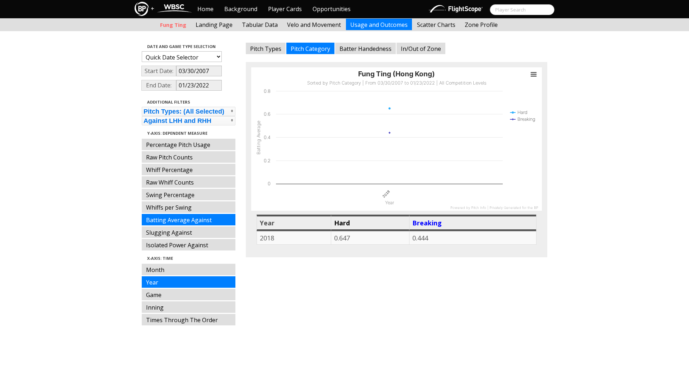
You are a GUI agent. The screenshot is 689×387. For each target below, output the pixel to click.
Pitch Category (310, 49)
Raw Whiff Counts (170, 182)
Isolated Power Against (177, 245)
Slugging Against (169, 232)
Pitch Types (265, 49)
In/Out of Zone (421, 49)
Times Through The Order (182, 320)
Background (240, 9)
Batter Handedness (365, 49)
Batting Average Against (179, 220)
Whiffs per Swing (169, 207)
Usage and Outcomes (379, 25)
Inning (155, 307)
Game (153, 295)
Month (155, 270)
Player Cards (285, 9)
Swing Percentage (170, 195)
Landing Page (214, 25)
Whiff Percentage (169, 170)
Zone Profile (481, 25)
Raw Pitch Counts (169, 157)
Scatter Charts (436, 25)
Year (152, 282)
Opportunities (332, 9)
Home (205, 9)
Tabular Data (260, 25)
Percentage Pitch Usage (178, 145)
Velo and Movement (314, 25)
